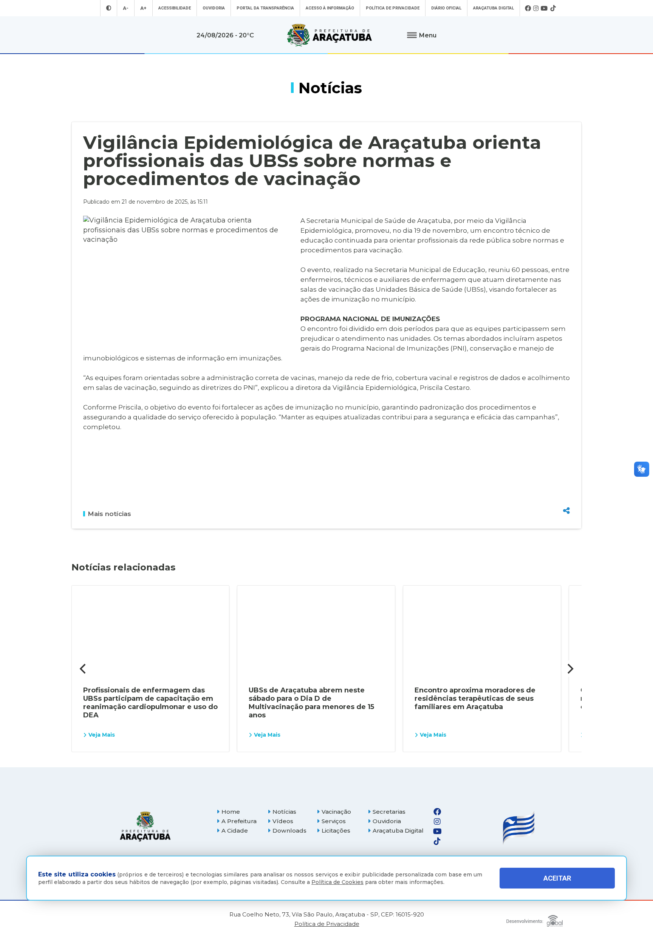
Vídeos (282, 821)
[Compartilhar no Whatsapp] (566, 496)
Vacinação (336, 811)
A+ (143, 8)
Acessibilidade (174, 8)
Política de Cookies (337, 882)
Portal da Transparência (265, 8)
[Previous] (83, 668)
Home (230, 811)
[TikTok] (553, 8)
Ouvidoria (214, 8)
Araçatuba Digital (493, 8)
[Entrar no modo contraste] (108, 8)
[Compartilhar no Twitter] (566, 483)
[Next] (569, 668)
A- (125, 8)
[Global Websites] (534, 919)
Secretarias (389, 811)
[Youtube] (544, 8)
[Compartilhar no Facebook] (566, 470)
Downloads (289, 830)
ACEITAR (557, 878)
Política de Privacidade (392, 8)
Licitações (336, 830)
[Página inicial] (145, 826)
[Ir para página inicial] (329, 35)
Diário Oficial (446, 8)
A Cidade (234, 830)
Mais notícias (109, 513)
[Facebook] (528, 8)
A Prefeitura (239, 821)
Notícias (284, 811)
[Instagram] (536, 8)
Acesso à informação (330, 8)
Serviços (334, 821)
